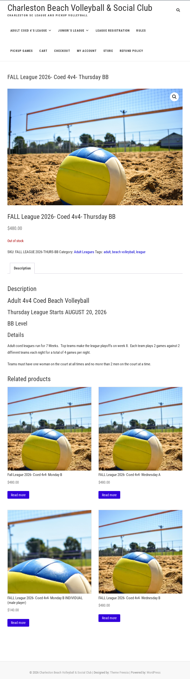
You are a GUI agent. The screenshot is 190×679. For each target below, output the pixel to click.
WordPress (154, 672)
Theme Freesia (119, 672)
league (140, 252)
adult (107, 252)
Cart (43, 51)
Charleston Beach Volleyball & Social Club (79, 8)
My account (87, 51)
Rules (141, 30)
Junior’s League (71, 30)
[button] (174, 96)
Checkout (62, 51)
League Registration (113, 30)
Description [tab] (22, 268)
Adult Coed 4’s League (28, 30)
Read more (18, 495)
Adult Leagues (84, 252)
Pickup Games (21, 51)
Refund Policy (131, 51)
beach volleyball (123, 252)
